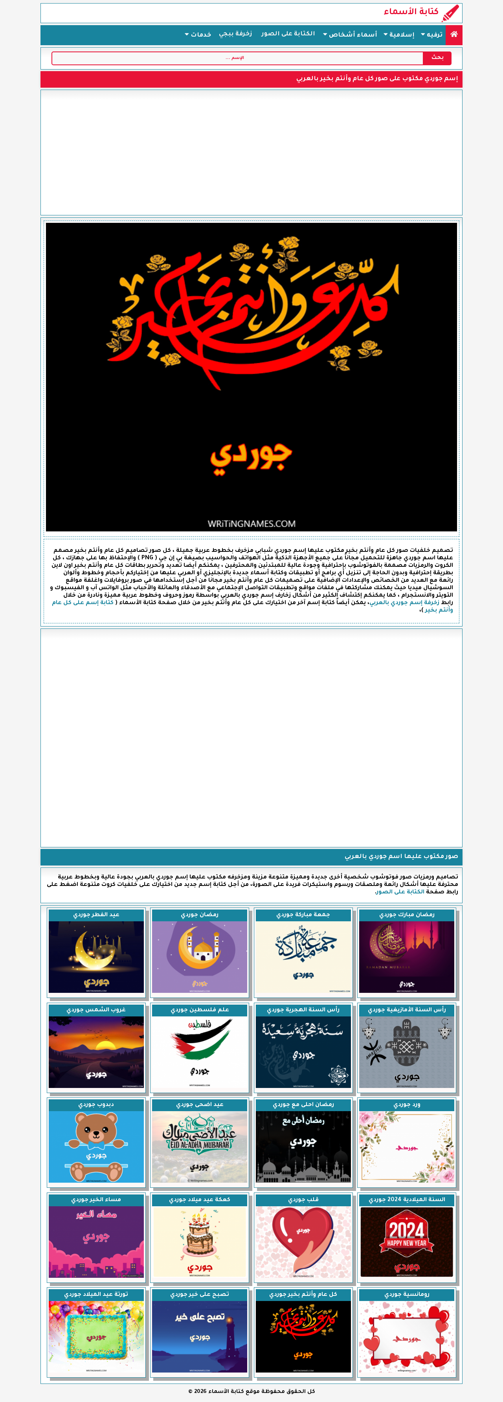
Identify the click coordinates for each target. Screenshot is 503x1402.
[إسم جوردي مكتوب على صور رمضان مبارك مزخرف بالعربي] (406, 992)
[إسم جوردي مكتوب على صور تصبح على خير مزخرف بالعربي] (199, 1372)
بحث (437, 58)
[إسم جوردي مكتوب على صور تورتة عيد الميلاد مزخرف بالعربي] (96, 1372)
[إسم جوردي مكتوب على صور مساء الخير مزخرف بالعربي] (96, 1277)
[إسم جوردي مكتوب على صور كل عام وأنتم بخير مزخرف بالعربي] (303, 1372)
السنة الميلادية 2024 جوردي (407, 1200)
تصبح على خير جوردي (199, 1295)
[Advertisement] (251, 152)
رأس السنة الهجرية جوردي (303, 1010)
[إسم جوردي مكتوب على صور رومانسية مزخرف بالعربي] (406, 1372)
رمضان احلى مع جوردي (303, 1105)
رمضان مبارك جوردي (407, 915)
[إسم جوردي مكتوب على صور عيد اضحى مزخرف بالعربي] (199, 1182)
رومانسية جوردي (407, 1295)
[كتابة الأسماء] (454, 35)
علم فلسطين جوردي (200, 1010)
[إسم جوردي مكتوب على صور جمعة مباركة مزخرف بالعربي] (303, 992)
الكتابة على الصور (288, 34)
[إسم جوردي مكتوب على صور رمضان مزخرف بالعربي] (199, 992)
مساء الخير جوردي (96, 1200)
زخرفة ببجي (235, 34)
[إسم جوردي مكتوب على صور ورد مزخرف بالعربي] (406, 1182)
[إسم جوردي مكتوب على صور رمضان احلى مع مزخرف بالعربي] (303, 1182)
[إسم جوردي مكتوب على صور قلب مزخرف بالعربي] (303, 1277)
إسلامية (401, 35)
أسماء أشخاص (352, 35)
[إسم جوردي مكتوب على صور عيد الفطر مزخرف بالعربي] (96, 992)
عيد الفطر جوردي (96, 915)
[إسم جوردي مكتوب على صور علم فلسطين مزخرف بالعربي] (199, 1087)
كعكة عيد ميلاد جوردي (199, 1200)
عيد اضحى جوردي (200, 1105)
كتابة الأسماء (411, 13)
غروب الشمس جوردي (96, 1010)
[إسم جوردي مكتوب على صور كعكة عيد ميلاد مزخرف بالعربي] (199, 1277)
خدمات (200, 35)
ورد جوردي (406, 1105)
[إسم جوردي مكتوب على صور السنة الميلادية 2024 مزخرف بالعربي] (406, 1277)
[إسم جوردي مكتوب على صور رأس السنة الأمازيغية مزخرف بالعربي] (406, 1087)
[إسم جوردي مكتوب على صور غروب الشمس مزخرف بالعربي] (96, 1087)
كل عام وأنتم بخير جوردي (303, 1295)
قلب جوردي (303, 1200)
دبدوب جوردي (96, 1105)
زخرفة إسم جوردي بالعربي (404, 603)
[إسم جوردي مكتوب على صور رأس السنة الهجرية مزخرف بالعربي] (303, 1087)
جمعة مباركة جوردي (303, 915)
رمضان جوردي (199, 915)
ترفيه (433, 35)
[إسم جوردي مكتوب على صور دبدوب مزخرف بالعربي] (96, 1182)
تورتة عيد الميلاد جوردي (96, 1295)
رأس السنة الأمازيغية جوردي (407, 1010)
